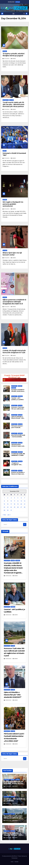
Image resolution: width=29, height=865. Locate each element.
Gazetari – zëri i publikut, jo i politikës (17, 398)
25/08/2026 (8, 744)
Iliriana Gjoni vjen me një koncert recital (12, 254)
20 (21, 504)
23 (7, 507)
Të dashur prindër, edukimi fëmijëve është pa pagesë (13, 55)
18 (14, 504)
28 (24, 507)
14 (24, 501)
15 (4, 504)
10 (11, 501)
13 (21, 501)
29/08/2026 (8, 575)
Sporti (4, 150)
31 (11, 510)
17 (11, 504)
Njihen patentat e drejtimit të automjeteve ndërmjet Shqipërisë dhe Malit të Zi (14, 302)
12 (17, 501)
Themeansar (14, 858)
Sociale (4, 51)
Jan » (8, 515)
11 (14, 501)
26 (18, 507)
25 (14, 507)
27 (21, 507)
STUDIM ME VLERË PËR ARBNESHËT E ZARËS (18, 454)
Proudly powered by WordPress (9, 856)
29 (4, 510)
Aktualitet (14, 396)
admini (14, 58)
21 (24, 504)
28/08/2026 (8, 614)
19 (18, 504)
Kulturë (5, 250)
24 (11, 507)
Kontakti (16, 861)
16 (7, 504)
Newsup (23, 856)
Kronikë (4, 199)
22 (4, 507)
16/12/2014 (7, 58)
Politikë (5, 348)
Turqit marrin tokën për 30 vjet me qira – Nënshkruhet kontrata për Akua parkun (13, 104)
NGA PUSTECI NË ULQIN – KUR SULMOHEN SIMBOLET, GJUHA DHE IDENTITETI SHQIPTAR (18, 437)
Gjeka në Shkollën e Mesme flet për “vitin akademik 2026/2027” (17, 418)
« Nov (4, 515)
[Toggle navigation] (13, 14)
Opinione (14, 387)
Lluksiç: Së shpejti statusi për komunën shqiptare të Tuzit (14, 351)
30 (7, 510)
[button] (24, 13)
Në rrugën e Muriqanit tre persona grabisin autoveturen (13, 204)
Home (12, 861)
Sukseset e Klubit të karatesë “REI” (14, 154)
